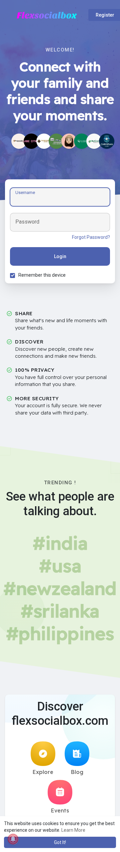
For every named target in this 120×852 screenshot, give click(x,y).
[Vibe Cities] (31, 141)
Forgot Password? (91, 237)
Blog (77, 772)
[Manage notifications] (13, 839)
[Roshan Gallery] (19, 141)
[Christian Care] (106, 141)
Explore (43, 772)
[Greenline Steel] (56, 141)
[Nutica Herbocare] (94, 141)
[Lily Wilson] (69, 141)
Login (60, 256)
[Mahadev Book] (44, 141)
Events (60, 810)
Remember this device (42, 275)
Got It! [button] (60, 842)
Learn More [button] (73, 830)
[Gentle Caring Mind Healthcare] (81, 141)
